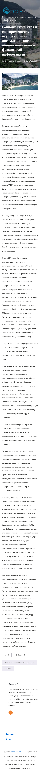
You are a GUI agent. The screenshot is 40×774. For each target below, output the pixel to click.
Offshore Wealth (16, 752)
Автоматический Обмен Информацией (19, 663)
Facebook (21, 655)
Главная (10, 734)
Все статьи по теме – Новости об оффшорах (19, 19)
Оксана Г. (18, 61)
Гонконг (8, 669)
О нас (8, 739)
